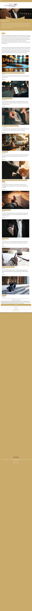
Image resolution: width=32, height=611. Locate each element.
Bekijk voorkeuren (16, 309)
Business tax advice (5, 238)
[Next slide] (31, 459)
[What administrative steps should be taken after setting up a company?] (15, 63)
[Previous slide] (1, 459)
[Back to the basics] (15, 142)
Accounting (4, 295)
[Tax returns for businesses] (15, 200)
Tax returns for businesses (6, 210)
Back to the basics (5, 151)
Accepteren (16, 304)
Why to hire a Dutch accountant (7, 98)
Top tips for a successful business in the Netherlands (10, 125)
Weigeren (16, 307)
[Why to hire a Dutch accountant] (15, 89)
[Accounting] (15, 285)
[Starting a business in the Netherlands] (15, 257)
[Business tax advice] (15, 228)
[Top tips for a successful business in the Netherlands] (15, 116)
